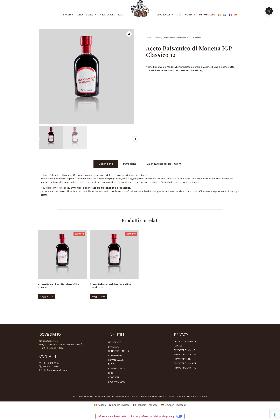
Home (148, 37)
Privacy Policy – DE (185, 363)
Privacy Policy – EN (185, 354)
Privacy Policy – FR (185, 358)
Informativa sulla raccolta (112, 416)
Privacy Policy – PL (185, 367)
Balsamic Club (206, 14)
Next (135, 139)
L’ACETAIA (68, 14)
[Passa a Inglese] (225, 14)
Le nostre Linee (84, 14)
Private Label (107, 14)
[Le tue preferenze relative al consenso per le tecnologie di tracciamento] (275, 415)
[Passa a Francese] (230, 14)
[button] (129, 34)
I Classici (157, 37)
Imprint (178, 345)
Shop (179, 14)
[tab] (105, 164)
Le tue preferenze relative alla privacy (152, 416)
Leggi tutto (46, 296)
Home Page (114, 342)
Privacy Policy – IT (184, 350)
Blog (120, 14)
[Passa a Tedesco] (236, 14)
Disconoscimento (185, 341)
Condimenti (115, 355)
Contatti (190, 14)
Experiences (163, 14)
